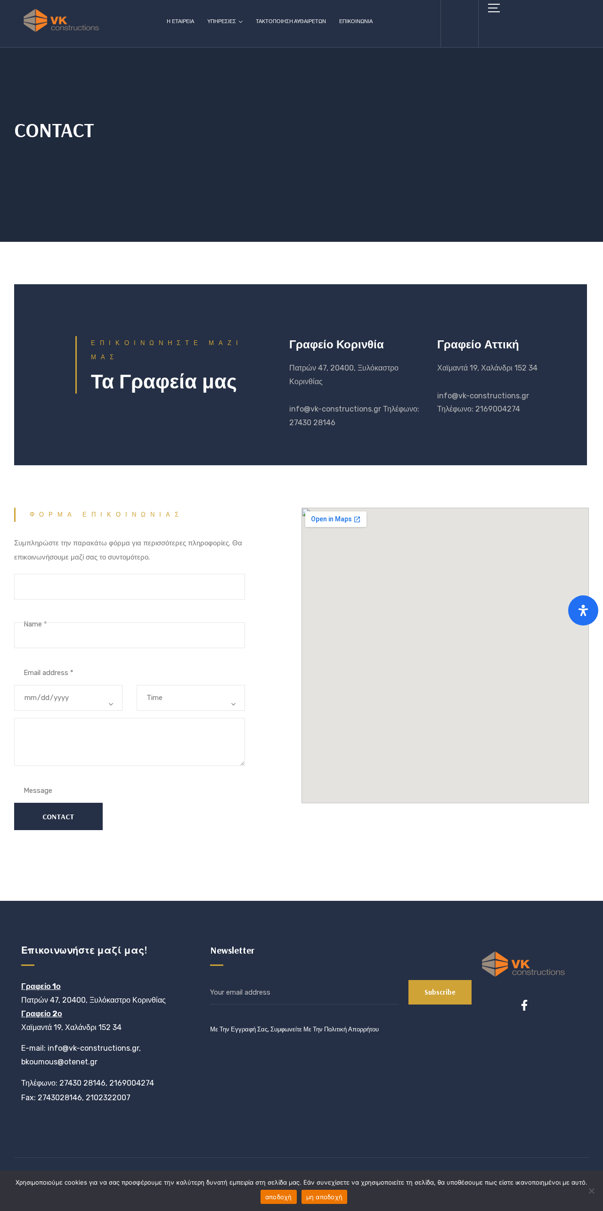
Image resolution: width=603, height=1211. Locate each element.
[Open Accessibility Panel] (583, 610)
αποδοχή (278, 1197)
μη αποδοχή (324, 1197)
